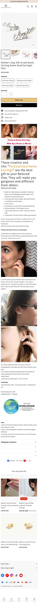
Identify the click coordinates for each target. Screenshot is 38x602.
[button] (36, 6)
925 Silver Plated (7, 80)
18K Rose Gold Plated (24, 80)
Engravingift (8, 586)
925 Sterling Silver (23, 85)
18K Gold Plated (7, 85)
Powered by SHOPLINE (17, 586)
